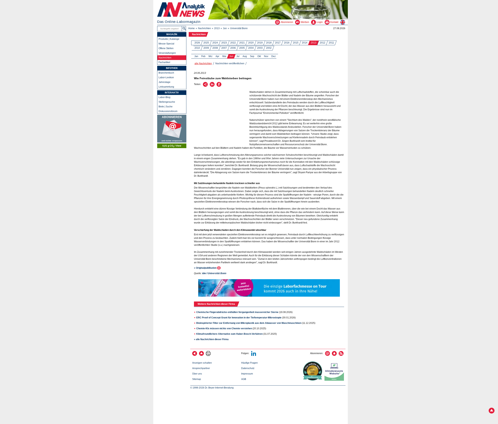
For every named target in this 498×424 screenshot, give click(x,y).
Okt (259, 56)
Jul (237, 56)
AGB (243, 379)
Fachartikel (164, 62)
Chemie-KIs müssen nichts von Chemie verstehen (224, 328)
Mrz (210, 56)
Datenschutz (247, 368)
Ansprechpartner (201, 368)
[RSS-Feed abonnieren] (341, 355)
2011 (331, 42)
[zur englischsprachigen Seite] (344, 22)
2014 (304, 42)
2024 (215, 42)
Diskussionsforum (168, 111)
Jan (196, 56)
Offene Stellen (166, 48)
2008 (215, 48)
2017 (278, 42)
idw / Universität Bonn (214, 273)
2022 (233, 42)
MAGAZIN (171, 34)
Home (191, 28)
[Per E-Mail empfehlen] (205, 86)
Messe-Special (166, 43)
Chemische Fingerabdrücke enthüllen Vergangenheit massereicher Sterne (237, 312)
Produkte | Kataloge (169, 39)
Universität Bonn (239, 28)
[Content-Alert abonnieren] (334, 355)
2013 (217, 28)
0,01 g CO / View (171, 146)
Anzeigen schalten (202, 362)
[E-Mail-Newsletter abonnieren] (327, 355)
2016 (286, 42)
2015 (295, 42)
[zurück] (194, 355)
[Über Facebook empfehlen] (219, 86)
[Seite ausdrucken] (208, 355)
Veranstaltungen (167, 53)
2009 (206, 48)
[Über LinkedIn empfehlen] (212, 86)
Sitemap (196, 379)
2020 (251, 42)
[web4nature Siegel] (313, 380)
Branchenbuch (166, 72)
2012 (322, 42)
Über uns (197, 373)
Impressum (247, 373)
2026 (197, 42)
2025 (206, 42)
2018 (269, 42)
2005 (242, 48)
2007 (224, 48)
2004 (251, 48)
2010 (197, 48)
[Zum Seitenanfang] (201, 355)
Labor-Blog (164, 97)
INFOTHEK (172, 68)
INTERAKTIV (172, 92)
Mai (224, 56)
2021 (242, 42)
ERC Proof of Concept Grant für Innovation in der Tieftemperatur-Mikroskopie (238, 317)
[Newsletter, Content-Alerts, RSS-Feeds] (171, 129)
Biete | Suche (166, 106)
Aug (245, 56)
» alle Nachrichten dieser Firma (211, 339)
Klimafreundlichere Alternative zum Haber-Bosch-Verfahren (229, 334)
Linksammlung (166, 86)
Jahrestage (164, 82)
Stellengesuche (167, 102)
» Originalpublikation (205, 268)
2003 (260, 48)
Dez (273, 56)
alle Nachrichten (203, 63)
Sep (252, 56)
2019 (260, 42)
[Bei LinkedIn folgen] (253, 355)
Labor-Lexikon (166, 77)
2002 (269, 48)
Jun (225, 28)
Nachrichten (204, 28)
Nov (266, 56)
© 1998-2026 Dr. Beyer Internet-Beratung (212, 387)
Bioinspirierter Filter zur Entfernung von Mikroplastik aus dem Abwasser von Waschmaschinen (248, 323)
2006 (233, 48)
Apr (217, 56)
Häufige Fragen (249, 362)
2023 (224, 42)
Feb (203, 56)
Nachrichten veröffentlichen (229, 63)
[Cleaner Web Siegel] (334, 380)
